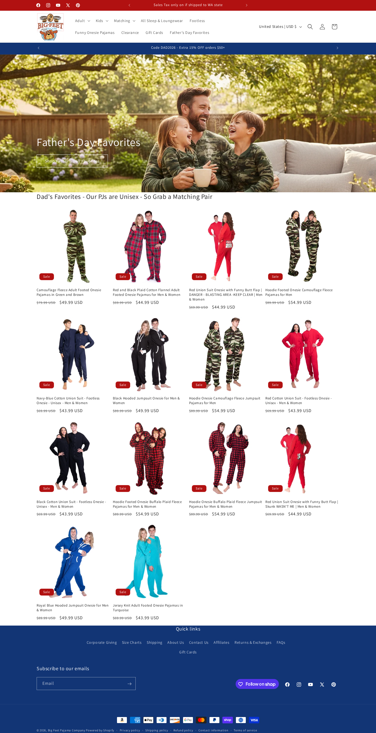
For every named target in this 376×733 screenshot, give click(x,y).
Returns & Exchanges (253, 642)
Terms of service (245, 730)
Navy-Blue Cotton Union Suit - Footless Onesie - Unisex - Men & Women (68, 400)
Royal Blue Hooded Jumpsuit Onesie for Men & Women (73, 607)
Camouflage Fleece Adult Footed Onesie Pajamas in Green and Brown (69, 292)
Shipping (154, 642)
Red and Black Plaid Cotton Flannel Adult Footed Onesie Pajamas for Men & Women (146, 292)
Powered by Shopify (100, 730)
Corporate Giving (102, 642)
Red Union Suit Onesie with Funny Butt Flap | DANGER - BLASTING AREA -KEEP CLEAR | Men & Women (226, 295)
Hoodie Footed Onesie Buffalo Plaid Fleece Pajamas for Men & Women (147, 504)
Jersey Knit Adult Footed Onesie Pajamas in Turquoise (148, 607)
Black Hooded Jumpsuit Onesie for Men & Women (146, 400)
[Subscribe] (129, 683)
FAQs (281, 642)
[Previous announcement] (129, 5)
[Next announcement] (247, 5)
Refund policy (183, 730)
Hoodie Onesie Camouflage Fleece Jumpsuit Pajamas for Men (224, 400)
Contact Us (199, 642)
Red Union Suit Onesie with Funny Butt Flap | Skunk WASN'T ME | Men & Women (301, 504)
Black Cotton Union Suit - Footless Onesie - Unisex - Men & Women (71, 504)
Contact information (213, 730)
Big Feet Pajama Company (66, 730)
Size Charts (132, 642)
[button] (82, 20)
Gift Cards (188, 652)
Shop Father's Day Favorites (72, 161)
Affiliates (221, 642)
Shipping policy (156, 730)
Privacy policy (130, 730)
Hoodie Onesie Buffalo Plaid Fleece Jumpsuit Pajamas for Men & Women (225, 504)
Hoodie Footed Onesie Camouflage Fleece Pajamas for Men (299, 292)
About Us (175, 642)
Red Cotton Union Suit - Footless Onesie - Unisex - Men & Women (298, 400)
